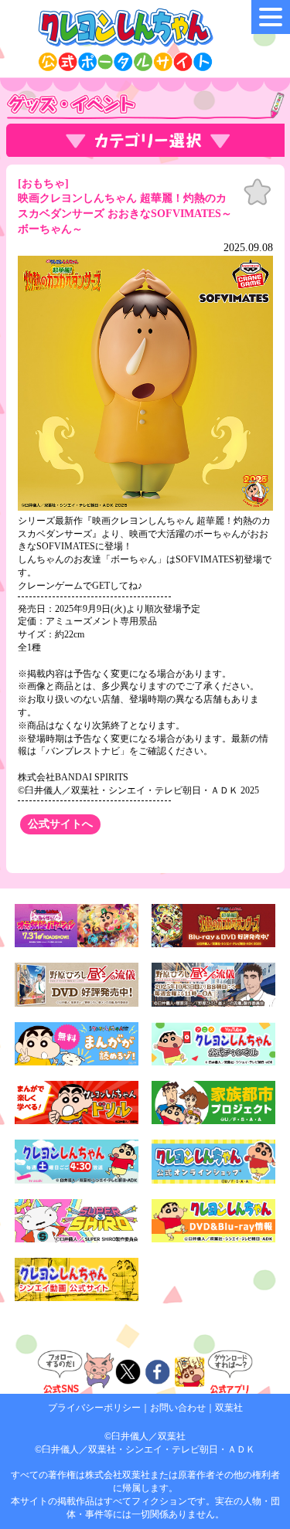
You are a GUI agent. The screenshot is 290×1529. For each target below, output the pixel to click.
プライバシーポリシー (94, 1407)
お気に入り (257, 192)
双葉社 (229, 1407)
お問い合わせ (178, 1407)
